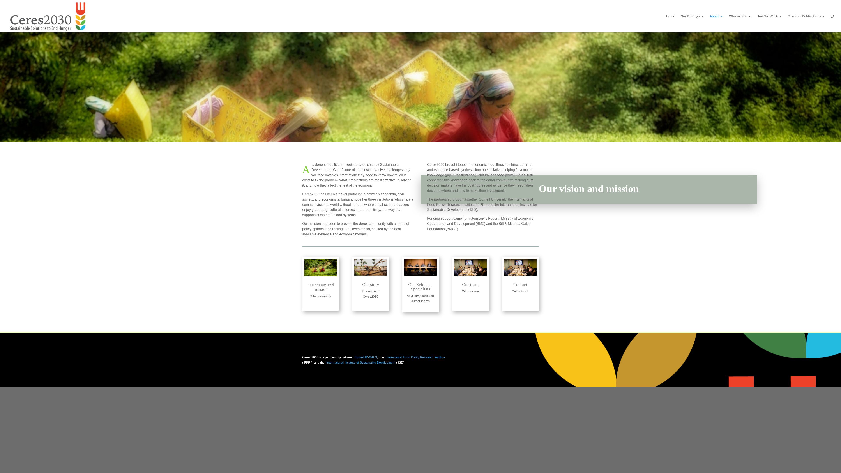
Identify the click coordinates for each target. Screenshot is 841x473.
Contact (520, 284)
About (714, 16)
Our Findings (690, 16)
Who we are (738, 16)
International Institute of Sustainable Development (360, 362)
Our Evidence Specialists (420, 286)
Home (670, 16)
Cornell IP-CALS (365, 357)
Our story (370, 284)
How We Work (767, 16)
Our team (470, 284)
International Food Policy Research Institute (415, 357)
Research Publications (804, 16)
